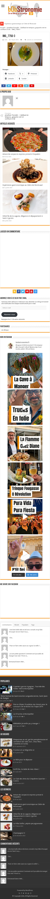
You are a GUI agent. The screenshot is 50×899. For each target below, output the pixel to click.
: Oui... (11, 638)
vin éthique (5, 330)
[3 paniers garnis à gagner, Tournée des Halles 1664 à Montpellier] (6, 689)
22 (23, 691)
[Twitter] (23, 291)
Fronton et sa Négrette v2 (23, 750)
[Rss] (14, 291)
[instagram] (35, 291)
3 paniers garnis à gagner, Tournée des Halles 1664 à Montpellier (29, 687)
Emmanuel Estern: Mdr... (17, 662)
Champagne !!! (19, 833)
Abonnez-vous (9, 314)
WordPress (29, 890)
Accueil (2, 28)
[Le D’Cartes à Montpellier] (6, 717)
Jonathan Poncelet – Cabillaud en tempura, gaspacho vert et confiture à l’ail (16, 116)
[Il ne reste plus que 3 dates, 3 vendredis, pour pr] (25, 407)
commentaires (7, 625)
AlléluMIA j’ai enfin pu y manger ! (26, 723)
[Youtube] (31, 291)
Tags (32, 625)
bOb (6, 40)
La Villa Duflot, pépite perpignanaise (27, 823)
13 (12, 700)
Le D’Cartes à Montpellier (23, 714)
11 (24, 709)
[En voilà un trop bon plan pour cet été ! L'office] (25, 553)
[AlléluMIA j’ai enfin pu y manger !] (6, 726)
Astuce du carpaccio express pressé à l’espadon (21, 154)
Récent (17, 625)
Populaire (25, 625)
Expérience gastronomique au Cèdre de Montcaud (20, 24)
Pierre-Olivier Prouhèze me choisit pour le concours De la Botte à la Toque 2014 (30, 705)
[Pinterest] (27, 291)
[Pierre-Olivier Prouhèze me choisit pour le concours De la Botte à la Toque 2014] (6, 707)
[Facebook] (19, 291)
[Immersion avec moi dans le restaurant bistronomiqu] (25, 370)
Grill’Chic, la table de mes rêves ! (26, 769)
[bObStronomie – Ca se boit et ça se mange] (25, 10)
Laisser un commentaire (34, 40)
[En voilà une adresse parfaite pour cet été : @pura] (25, 516)
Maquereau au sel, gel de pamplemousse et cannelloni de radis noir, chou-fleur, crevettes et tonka (30, 741)
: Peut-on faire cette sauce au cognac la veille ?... (25, 646)
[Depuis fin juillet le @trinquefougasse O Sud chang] (25, 480)
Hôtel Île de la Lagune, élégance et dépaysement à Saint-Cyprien (27, 815)
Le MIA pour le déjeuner (22, 760)
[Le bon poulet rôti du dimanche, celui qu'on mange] (25, 443)
